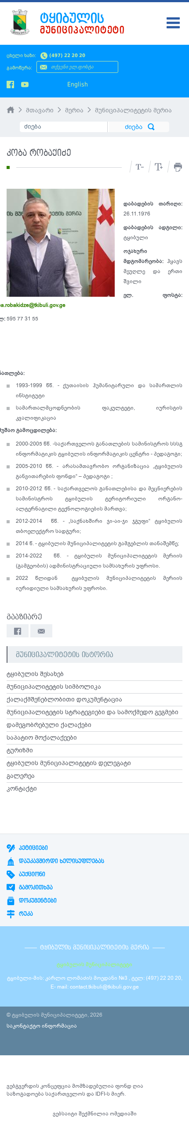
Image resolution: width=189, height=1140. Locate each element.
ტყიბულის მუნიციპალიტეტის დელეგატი (69, 763)
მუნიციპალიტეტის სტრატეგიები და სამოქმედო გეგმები (92, 712)
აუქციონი (31, 874)
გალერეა (21, 776)
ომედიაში (123, 1113)
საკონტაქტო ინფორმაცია (42, 1025)
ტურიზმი (20, 750)
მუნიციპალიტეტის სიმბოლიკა (54, 686)
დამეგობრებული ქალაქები (49, 725)
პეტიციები (32, 848)
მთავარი (40, 110)
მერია (74, 110)
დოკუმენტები (37, 901)
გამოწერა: (19, 68)
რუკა (25, 914)
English (77, 84)
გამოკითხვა (35, 888)
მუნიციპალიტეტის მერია (133, 110)
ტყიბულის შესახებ (35, 674)
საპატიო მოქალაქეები (42, 737)
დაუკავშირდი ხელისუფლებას (60, 861)
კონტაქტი (22, 788)
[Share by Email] (41, 630)
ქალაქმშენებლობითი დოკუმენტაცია (64, 699)
